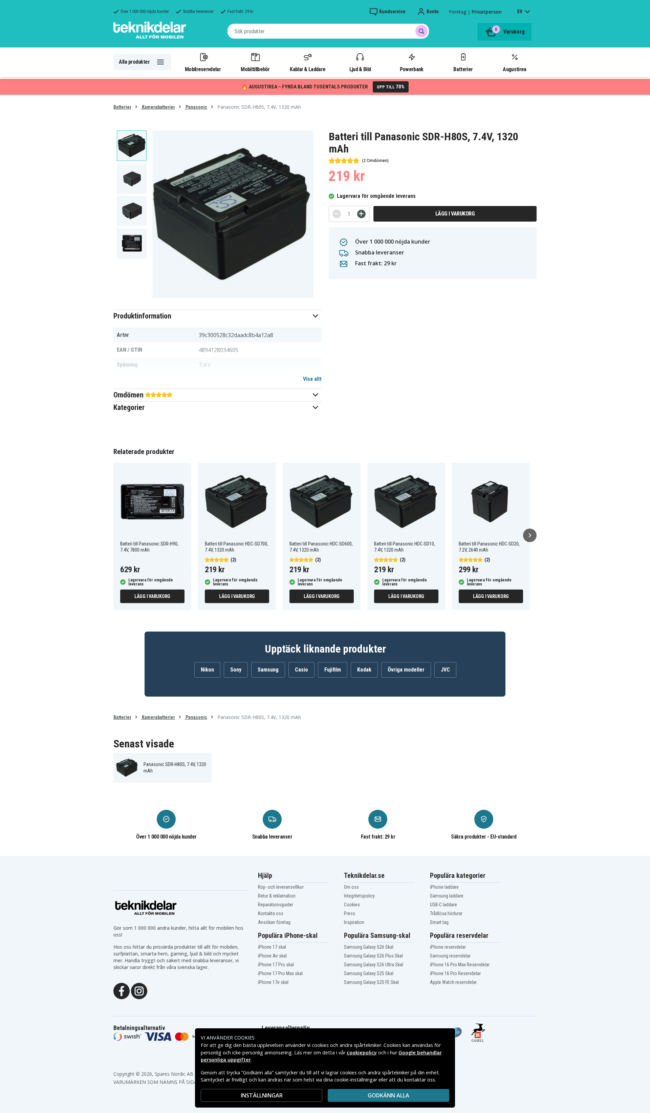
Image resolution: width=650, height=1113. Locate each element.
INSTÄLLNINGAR (262, 1095)
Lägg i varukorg (455, 213)
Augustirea (514, 69)
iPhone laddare (444, 887)
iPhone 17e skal (273, 982)
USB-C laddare (443, 904)
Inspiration (354, 922)
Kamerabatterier (158, 107)
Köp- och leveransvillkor (281, 887)
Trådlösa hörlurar (446, 913)
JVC (445, 669)
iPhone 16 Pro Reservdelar (455, 973)
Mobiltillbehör (255, 69)
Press (349, 913)
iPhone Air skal (272, 956)
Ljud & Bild (360, 69)
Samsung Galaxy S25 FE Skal (371, 982)
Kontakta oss (270, 913)
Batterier (463, 69)
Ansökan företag (274, 922)
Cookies (352, 904)
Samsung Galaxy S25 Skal (368, 973)
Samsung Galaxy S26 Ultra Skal (373, 964)
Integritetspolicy (359, 896)
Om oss (351, 887)
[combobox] (328, 31)
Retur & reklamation (277, 896)
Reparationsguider (275, 904)
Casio (301, 669)
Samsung (268, 669)
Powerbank (412, 69)
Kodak (364, 669)
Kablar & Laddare (307, 69)
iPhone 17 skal (272, 947)
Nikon (207, 669)
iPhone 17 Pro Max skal (280, 973)
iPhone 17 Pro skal (276, 964)
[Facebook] (121, 990)
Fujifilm (332, 669)
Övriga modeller (406, 669)
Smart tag (439, 922)
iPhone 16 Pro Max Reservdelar (460, 964)
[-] (336, 214)
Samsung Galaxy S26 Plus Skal (373, 956)
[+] (361, 214)
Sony (235, 669)
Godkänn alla (388, 1095)
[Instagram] (139, 990)
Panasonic (196, 107)
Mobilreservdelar (203, 69)
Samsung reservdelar (450, 956)
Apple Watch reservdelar (453, 982)
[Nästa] (530, 535)
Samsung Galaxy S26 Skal (368, 947)
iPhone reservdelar (448, 947)
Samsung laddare (446, 896)
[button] (217, 316)
